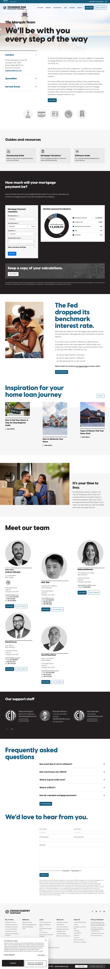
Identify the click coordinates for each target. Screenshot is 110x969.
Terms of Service (75, 870)
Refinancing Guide (27, 922)
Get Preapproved (46, 803)
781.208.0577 (94, 721)
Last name (77, 829)
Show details (41, 955)
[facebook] (92, 911)
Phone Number (79, 837)
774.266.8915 (86, 587)
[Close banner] (45, 940)
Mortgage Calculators (62, 922)
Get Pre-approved (61, 372)
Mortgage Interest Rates (11, 924)
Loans (65, 7)
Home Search (13, 1)
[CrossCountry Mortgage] (14, 8)
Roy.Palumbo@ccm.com (95, 716)
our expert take (82, 366)
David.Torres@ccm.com (12, 658)
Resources (72, 7)
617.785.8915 (14, 660)
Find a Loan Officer (79, 939)
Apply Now (89, 7)
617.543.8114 (50, 600)
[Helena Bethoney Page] (90, 553)
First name (43, 829)
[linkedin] (96, 911)
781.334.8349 (24, 719)
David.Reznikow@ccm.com (50, 670)
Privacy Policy (66, 870)
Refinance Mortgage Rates (29, 924)
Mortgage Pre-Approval (11, 927)
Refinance (48, 7)
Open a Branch (78, 933)
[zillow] (104, 911)
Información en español (80, 942)
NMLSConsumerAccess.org (63, 936)
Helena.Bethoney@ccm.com (87, 585)
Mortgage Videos (61, 931)
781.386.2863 (47, 602)
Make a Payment (101, 7)
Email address (44, 837)
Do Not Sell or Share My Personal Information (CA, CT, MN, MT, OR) (97, 929)
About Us (79, 7)
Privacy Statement (9, 954)
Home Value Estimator (62, 927)
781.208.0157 (59, 721)
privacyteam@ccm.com (62, 893)
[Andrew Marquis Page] (18, 553)
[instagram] (100, 911)
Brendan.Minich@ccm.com (61, 719)
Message (42, 845)
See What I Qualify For (96, 966)
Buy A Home (40, 7)
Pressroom (76, 935)
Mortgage (5, 1)
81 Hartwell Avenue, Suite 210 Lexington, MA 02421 (16, 61)
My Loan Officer (57, 7)
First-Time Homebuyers (11, 929)
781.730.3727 (11, 661)
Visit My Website (21, 606)
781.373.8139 (47, 674)
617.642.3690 (50, 672)
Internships (76, 930)
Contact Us (76, 937)
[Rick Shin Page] (54, 566)
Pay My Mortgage (61, 933)
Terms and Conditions (96, 935)
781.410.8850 (12, 600)
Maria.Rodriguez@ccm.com (27, 716)
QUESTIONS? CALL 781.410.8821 (96, 1)
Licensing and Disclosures (97, 933)
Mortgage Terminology (63, 929)
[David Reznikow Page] (54, 638)
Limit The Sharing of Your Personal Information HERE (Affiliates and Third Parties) (98, 924)
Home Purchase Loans (11, 931)
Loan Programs (43, 932)
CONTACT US (44, 875)
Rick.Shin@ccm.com (47, 598)
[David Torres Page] (18, 625)
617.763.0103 (15, 68)
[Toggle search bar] (106, 1)
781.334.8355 (25, 721)
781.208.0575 (93, 719)
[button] (21, 55)
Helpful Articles (60, 924)
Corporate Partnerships (80, 922)
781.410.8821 (11, 599)
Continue (13, 963)
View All (100, 395)
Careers (76, 924)
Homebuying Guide (10, 922)
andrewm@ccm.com (13, 70)
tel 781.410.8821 (48, 966)
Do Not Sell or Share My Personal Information (35, 963)
